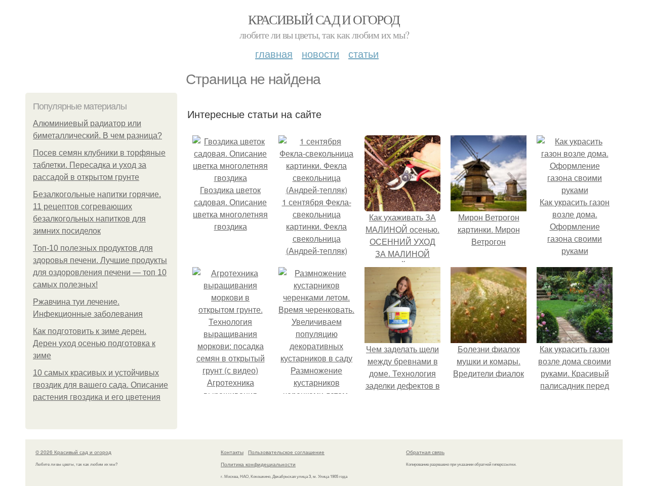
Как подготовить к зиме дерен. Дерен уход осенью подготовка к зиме (94, 343)
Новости (320, 53)
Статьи (363, 53)
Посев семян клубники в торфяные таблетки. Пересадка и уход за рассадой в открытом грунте (99, 164)
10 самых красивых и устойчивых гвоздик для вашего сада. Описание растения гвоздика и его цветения (100, 384)
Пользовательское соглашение (286, 452)
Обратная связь (425, 452)
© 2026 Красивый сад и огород (73, 452)
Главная (274, 53)
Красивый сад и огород (323, 19)
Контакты (232, 452)
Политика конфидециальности (258, 464)
